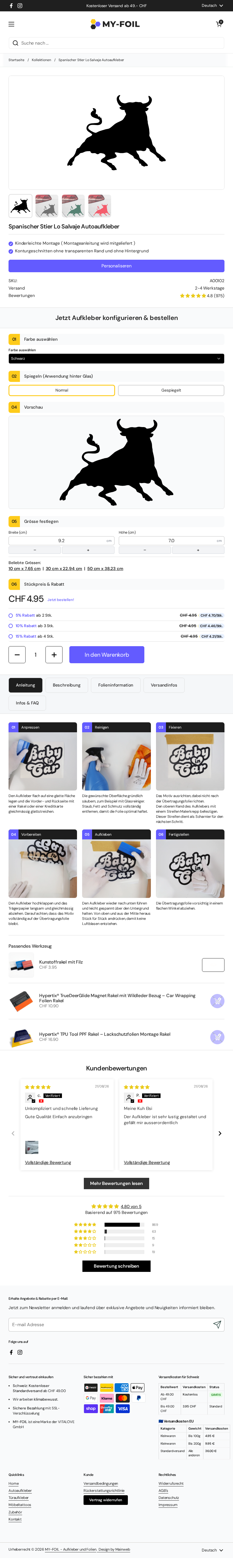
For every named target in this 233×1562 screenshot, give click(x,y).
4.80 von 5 (131, 1206)
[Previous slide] (13, 1133)
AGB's (163, 1490)
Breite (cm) (49, 541)
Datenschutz (169, 1497)
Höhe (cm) (159, 541)
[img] (38, 1087)
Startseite (16, 60)
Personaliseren (116, 266)
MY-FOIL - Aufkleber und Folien (70, 1549)
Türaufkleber (19, 1497)
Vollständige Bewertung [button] (48, 1162)
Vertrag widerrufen (105, 1499)
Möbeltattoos (20, 1504)
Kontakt (15, 1519)
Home (13, 1483)
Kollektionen (41, 60)
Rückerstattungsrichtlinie (104, 1490)
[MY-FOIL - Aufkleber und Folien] (115, 24)
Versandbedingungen (101, 1483)
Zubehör (15, 1512)
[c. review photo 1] (32, 1147)
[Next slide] (219, 1133)
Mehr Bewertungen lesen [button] (116, 1183)
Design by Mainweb (113, 1549)
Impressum (168, 1504)
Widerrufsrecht (171, 1483)
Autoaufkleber (20, 1490)
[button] (218, 24)
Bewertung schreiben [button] (116, 1266)
